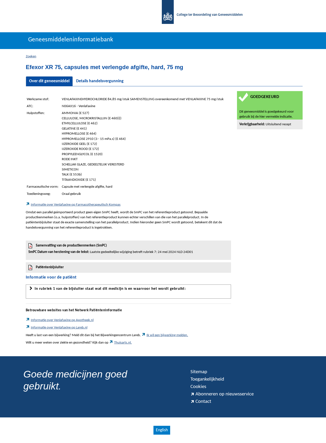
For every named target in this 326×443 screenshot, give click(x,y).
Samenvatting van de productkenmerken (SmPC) (110, 249)
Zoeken (31, 56)
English (162, 430)
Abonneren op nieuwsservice (224, 394)
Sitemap (198, 371)
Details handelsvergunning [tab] (100, 81)
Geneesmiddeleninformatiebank (70, 40)
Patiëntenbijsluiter (50, 267)
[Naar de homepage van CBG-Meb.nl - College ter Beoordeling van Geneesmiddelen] (165, 15)
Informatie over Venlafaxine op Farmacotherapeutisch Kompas (76, 205)
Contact (203, 401)
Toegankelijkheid (207, 379)
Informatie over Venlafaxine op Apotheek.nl (62, 320)
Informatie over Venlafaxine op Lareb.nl (59, 327)
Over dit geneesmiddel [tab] (49, 81)
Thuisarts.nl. (123, 343)
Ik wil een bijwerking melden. (167, 335)
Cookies (198, 386)
